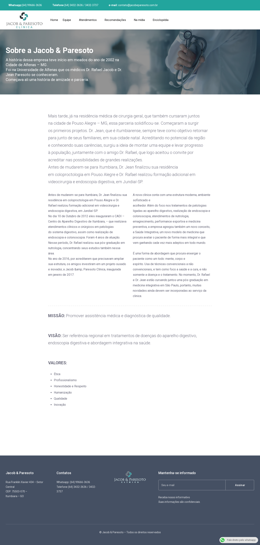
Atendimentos (88, 20)
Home (54, 20)
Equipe (67, 20)
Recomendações (115, 20)
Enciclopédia (160, 20)
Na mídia (139, 20)
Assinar (240, 485)
